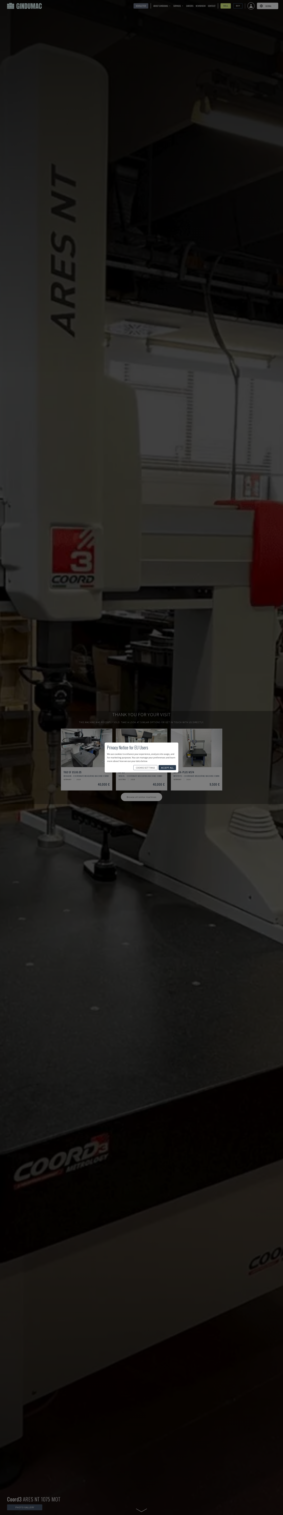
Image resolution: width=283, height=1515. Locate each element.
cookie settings (145, 767)
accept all (167, 767)
